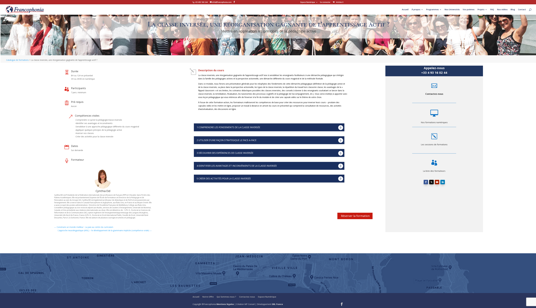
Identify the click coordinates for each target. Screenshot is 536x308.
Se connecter (325, 2)
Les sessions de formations (434, 144)
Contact (522, 10)
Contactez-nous (434, 93)
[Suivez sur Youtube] (437, 182)
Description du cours (211, 70)
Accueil (405, 10)
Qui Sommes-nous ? (226, 296)
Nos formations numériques (434, 122)
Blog (513, 10)
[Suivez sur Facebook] (426, 182)
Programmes (432, 10)
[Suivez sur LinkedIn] (442, 182)
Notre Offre (208, 296)
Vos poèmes (468, 10)
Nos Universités (452, 10)
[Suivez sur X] (431, 182)
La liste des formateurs (434, 170)
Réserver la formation (355, 216)
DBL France (277, 304)
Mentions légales (225, 304)
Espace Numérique (307, 2)
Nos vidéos (502, 10)
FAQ (492, 10)
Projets (481, 10)
